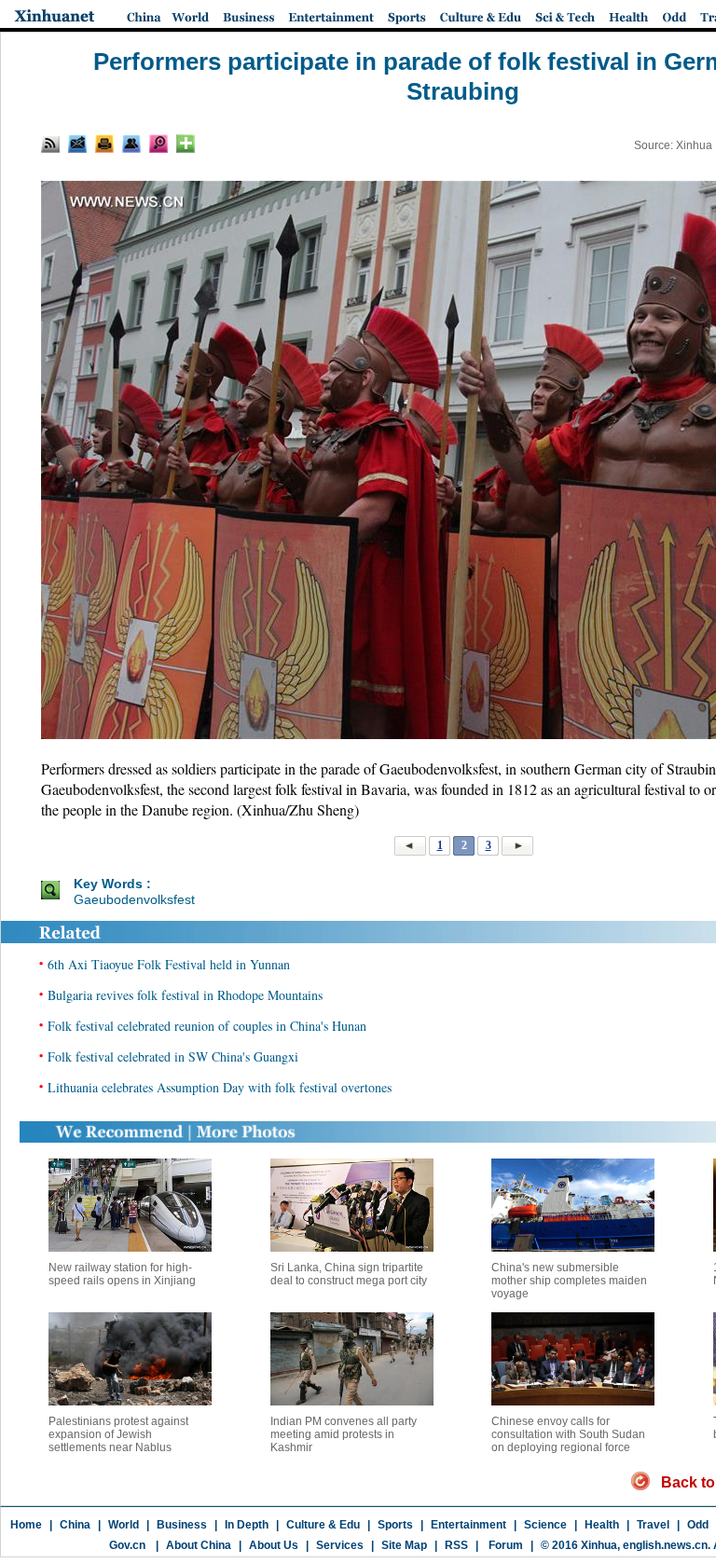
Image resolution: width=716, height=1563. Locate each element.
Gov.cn (127, 1545)
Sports (395, 1524)
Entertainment (468, 1524)
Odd (698, 1524)
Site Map (404, 1545)
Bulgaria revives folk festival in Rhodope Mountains (185, 995)
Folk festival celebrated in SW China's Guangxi (173, 1056)
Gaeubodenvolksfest (134, 899)
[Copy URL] (131, 143)
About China (198, 1545)
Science (545, 1524)
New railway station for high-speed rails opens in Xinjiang (122, 1274)
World (123, 1524)
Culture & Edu (323, 1524)
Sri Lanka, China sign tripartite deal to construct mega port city (348, 1274)
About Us (273, 1545)
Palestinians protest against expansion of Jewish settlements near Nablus (118, 1434)
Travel (653, 1524)
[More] (185, 143)
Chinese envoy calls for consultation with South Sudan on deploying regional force (568, 1434)
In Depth (246, 1524)
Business (182, 1524)
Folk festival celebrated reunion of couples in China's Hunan (207, 1026)
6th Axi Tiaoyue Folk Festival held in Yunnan (169, 964)
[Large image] (158, 143)
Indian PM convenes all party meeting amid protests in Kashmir (343, 1434)
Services (340, 1545)
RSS (456, 1545)
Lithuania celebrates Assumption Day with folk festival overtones (220, 1087)
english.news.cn (665, 1545)
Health (602, 1524)
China (75, 1524)
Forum (504, 1545)
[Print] (104, 143)
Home (26, 1524)
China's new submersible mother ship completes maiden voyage (569, 1280)
